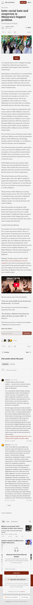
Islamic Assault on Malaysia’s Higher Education (12, 542)
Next (27, 352)
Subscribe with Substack (18, 579)
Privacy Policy (19, 586)
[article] (16, 531)
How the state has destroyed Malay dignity (11, 531)
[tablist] (8, 364)
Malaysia (4, 7)
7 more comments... (6, 513)
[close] (28, 547)
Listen (29, 27)
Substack (8, 601)
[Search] (30, 521)
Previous (6, 352)
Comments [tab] (5, 364)
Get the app (24, 597)
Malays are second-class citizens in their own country (12, 527)
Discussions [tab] (14, 521)
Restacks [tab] (12, 364)
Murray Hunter (9, 26)
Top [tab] (3, 521)
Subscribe (23, 2)
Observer (7, 380)
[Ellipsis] (30, 379)
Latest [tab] (7, 521)
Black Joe (7, 445)
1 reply (9, 505)
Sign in (29, 2)
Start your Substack (12, 597)
